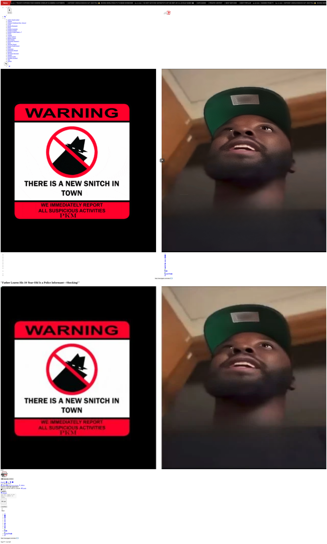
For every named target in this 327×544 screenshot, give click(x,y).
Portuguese (10, 49)
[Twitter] (165, 259)
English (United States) (13, 32)
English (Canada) (12, 30)
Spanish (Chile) (11, 56)
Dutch (9, 27)
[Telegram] (165, 256)
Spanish (9, 55)
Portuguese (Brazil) (12, 50)
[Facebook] (165, 257)
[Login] (9, 66)
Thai (8, 59)
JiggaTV (3, 482)
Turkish (9, 61)
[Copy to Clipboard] (165, 275)
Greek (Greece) (11, 36)
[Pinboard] (165, 268)
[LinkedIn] (165, 265)
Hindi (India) (10, 39)
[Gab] (165, 271)
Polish (9, 47)
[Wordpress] (165, 266)
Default (4, 493)
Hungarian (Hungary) (13, 41)
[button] (7, 479)
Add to (22, 485)
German (9, 35)
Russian (9, 52)
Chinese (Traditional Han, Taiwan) (16, 23)
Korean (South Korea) (13, 46)
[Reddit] (165, 263)
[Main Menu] (9, 10)
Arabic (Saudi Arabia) (13, 20)
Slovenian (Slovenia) (13, 53)
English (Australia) (12, 29)
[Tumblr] (165, 260)
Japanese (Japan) (12, 44)
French (9, 33)
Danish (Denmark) (12, 26)
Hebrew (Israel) (11, 38)
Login (24, 488)
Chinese (9, 21)
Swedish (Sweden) (12, 58)
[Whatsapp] (165, 254)
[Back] (8, 8)
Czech (9, 24)
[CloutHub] (165, 274)
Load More (4, 506)
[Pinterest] (165, 262)
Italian (9, 43)
